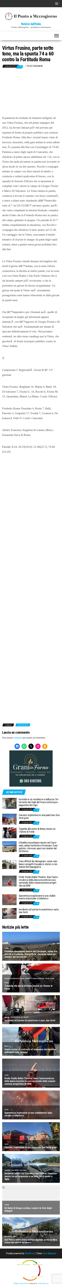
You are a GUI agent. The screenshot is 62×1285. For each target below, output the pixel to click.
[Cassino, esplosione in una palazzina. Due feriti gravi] (9, 819)
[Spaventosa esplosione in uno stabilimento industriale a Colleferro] (9, 899)
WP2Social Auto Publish (21, 1283)
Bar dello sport (23, 725)
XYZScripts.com (43, 1283)
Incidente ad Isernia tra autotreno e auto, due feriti (39, 911)
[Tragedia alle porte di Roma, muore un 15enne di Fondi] (9, 832)
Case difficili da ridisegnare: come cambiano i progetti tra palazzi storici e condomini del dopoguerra (38, 864)
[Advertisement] (31, 95)
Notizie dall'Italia (31, 24)
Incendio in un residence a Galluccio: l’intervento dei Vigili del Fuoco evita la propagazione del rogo (39, 802)
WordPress (30, 1253)
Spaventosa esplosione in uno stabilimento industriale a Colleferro (37, 897)
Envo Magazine (49, 1253)
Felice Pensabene (35, 66)
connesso (18, 737)
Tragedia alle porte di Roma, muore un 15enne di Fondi (37, 830)
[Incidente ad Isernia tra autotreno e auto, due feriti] (9, 913)
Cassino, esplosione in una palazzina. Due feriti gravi (39, 816)
